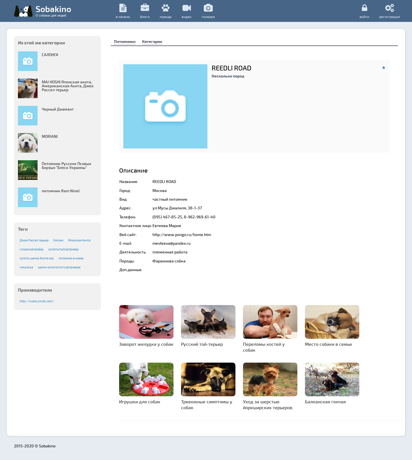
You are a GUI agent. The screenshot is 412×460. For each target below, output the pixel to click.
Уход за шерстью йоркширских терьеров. (268, 404)
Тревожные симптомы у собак (206, 404)
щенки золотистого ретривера (59, 267)
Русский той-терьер (202, 344)
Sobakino (53, 10)
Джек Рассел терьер (34, 240)
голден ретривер (31, 249)
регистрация (389, 16)
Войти (364, 16)
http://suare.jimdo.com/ (37, 301)
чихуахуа (26, 267)
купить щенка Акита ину (37, 258)
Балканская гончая (325, 401)
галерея (208, 17)
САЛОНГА (50, 54)
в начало (123, 17)
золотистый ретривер (63, 249)
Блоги (145, 17)
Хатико (58, 240)
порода (166, 17)
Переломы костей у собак (264, 347)
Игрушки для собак (139, 401)
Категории (152, 41)
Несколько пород (228, 76)
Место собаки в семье (328, 344)
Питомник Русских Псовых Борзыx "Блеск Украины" (66, 165)
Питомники (124, 41)
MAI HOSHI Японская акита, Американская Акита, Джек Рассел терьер (68, 85)
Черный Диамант (58, 109)
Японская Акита (79, 240)
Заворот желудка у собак (146, 344)
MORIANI (50, 136)
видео (186, 17)
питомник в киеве (71, 258)
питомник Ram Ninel (61, 190)
